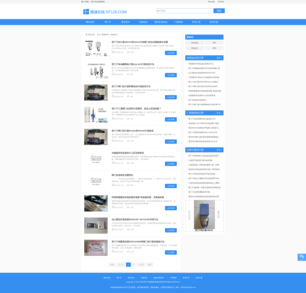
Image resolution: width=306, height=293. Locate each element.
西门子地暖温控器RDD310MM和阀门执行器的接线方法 (138, 241)
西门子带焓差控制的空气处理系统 (202, 174)
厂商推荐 (178, 22)
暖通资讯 (105, 35)
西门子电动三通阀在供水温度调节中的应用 (205, 178)
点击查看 (171, 53)
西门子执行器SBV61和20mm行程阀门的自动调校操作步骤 (140, 42)
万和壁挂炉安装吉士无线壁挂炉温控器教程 (205, 77)
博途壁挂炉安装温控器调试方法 (201, 64)
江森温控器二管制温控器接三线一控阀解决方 (205, 165)
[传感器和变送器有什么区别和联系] (96, 159)
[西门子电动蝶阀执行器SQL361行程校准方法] (96, 70)
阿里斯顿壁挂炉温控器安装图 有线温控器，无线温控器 (138, 197)
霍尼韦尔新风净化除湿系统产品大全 (203, 141)
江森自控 (143, 22)
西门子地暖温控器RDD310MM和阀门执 (204, 68)
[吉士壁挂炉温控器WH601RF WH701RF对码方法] (96, 225)
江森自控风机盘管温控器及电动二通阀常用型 (205, 183)
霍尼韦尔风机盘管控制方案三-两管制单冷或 (205, 169)
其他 (214, 48)
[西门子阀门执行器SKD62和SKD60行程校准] (96, 137)
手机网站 (220, 2)
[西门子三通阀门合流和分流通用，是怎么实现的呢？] (96, 115)
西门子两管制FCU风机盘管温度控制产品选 (205, 156)
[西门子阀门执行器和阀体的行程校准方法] (96, 92)
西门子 (108, 22)
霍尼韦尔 (125, 22)
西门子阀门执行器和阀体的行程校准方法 (131, 86)
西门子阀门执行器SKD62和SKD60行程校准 (133, 131)
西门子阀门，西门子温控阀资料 (93, 2)
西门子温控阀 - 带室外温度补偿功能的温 (205, 187)
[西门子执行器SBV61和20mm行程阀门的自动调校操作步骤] (96, 48)
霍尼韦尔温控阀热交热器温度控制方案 (204, 196)
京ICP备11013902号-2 (171, 282)
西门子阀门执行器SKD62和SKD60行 (203, 86)
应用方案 (214, 22)
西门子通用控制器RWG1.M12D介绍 (203, 132)
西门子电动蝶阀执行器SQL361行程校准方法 (133, 64)
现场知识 (114, 35)
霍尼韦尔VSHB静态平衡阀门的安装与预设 (205, 128)
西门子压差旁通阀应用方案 (199, 192)
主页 (98, 35)
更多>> (219, 58)
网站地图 (211, 2)
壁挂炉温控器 (160, 22)
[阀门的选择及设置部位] (96, 181)
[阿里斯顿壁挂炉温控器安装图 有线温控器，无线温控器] (96, 203)
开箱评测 (194, 43)
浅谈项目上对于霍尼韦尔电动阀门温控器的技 (205, 123)
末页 (149, 265)
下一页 (140, 265)
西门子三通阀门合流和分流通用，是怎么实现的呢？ (136, 108)
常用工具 (196, 22)
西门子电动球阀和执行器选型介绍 (202, 119)
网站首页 (90, 22)
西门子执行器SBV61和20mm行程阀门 (204, 82)
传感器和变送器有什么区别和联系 (128, 153)
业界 (214, 43)
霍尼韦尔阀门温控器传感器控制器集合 (204, 137)
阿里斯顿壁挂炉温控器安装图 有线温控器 (205, 91)
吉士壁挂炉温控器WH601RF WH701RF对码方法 (135, 219)
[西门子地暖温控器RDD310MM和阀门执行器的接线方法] (96, 248)
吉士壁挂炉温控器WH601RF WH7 (202, 73)
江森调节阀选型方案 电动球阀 (200, 160)
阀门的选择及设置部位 (122, 175)
